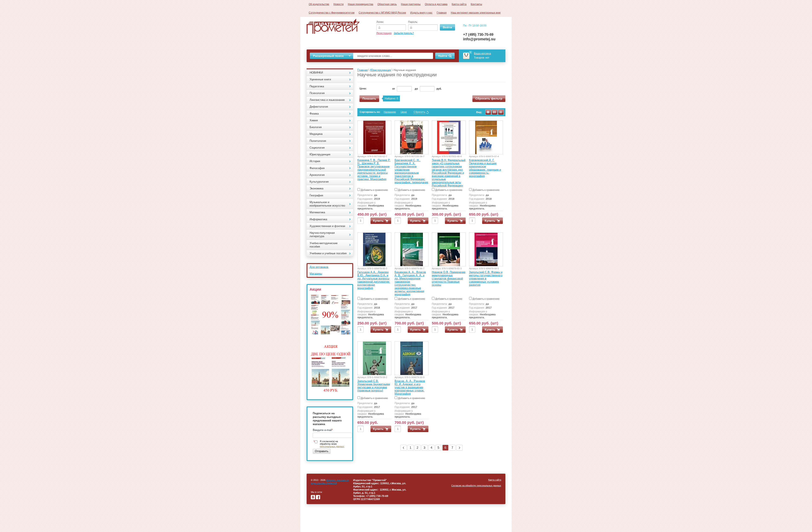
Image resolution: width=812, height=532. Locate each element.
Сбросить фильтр (488, 98)
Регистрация (384, 33)
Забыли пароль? (404, 33)
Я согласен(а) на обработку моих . (332, 444)
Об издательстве (319, 4)
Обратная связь (387, 4)
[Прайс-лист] (501, 112)
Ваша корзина (482, 53)
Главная (442, 12)
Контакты (476, 4)
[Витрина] (495, 112)
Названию (390, 112)
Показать (369, 98)
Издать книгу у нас (421, 12)
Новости (338, 4)
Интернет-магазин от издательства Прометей (330, 481)
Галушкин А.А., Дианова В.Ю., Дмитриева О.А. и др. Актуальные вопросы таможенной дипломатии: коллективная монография (373, 280)
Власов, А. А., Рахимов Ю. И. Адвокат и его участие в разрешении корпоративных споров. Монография (410, 387)
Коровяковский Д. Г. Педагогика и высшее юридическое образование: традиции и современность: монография (485, 168)
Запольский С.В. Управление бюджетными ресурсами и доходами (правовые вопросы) (373, 385)
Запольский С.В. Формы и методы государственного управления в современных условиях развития (485, 278)
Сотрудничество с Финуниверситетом (331, 12)
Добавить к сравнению (374, 190)
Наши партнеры (411, 4)
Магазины (316, 273)
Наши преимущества (360, 4)
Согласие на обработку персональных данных (476, 485)
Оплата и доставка (436, 4)
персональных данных (332, 446)
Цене (404, 112)
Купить (378, 220)
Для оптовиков (319, 267)
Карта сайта (459, 4)
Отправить (321, 451)
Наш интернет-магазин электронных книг (476, 12)
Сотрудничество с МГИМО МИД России (382, 12)
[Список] (488, 112)
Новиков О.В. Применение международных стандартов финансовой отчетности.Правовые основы (448, 278)
